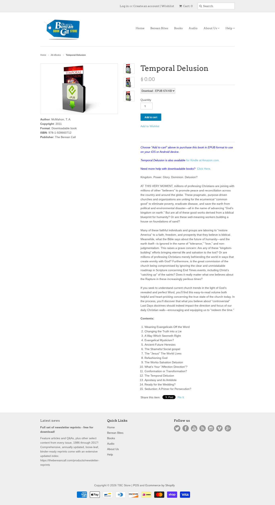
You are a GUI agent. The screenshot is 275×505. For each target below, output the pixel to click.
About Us (211, 28)
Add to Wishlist (150, 126)
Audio (193, 28)
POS (136, 485)
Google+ (228, 428)
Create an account (146, 6)
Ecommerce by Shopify (160, 485)
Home (140, 28)
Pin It (181, 397)
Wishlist (167, 6)
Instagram (211, 428)
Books (178, 28)
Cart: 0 (187, 6)
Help (229, 28)
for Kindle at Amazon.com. (203, 160)
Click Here (203, 168)
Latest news (50, 420)
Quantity (146, 99)
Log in (124, 6)
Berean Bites (159, 28)
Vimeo (219, 428)
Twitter (177, 428)
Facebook (185, 428)
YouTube (194, 428)
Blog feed (202, 428)
